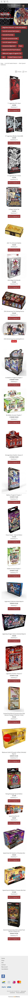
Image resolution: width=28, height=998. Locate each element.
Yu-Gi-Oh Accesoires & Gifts (10, 38)
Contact (3, 965)
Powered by (14, 996)
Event (20, 46)
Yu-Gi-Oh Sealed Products (10, 42)
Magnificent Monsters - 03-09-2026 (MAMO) (14, 27)
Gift (4, 57)
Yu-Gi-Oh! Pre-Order (8, 35)
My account (4, 967)
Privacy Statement (20, 992)
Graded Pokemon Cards (14, 57)
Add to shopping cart (14, 110)
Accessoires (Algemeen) (9, 46)
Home (3, 958)
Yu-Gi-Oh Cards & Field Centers (11, 31)
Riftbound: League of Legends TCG (12, 53)
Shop (2, 63)
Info (2, 962)
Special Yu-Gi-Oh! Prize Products (11, 49)
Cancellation (4, 969)
